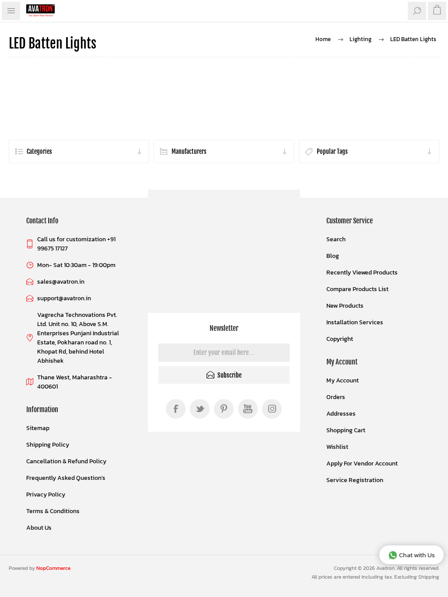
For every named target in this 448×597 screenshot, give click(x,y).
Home (323, 39)
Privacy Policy (45, 494)
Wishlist (337, 446)
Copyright (339, 339)
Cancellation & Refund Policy (66, 461)
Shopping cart (345, 430)
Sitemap (37, 428)
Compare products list (357, 289)
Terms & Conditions (53, 511)
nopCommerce (53, 568)
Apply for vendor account (362, 463)
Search (336, 239)
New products (345, 305)
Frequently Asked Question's (65, 477)
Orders (335, 397)
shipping (428, 577)
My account (342, 380)
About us (39, 527)
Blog (332, 255)
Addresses (341, 413)
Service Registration (354, 480)
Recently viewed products (362, 272)
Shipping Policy (47, 444)
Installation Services (354, 322)
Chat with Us (417, 555)
